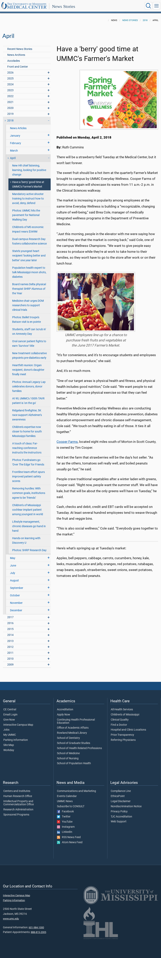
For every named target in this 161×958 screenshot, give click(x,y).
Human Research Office (17, 796)
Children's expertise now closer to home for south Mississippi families (27, 431)
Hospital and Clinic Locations (128, 729)
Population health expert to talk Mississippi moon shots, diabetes (29, 272)
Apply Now (63, 714)
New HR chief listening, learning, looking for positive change (29, 170)
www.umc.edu (11, 918)
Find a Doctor (119, 724)
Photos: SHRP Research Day (29, 550)
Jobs (6, 729)
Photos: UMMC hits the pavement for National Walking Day (26, 215)
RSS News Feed (70, 837)
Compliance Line (121, 791)
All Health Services (122, 709)
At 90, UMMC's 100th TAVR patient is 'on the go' (28, 401)
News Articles (18, 128)
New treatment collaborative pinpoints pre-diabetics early (29, 355)
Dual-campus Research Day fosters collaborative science (29, 241)
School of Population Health (74, 763)
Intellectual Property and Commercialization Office (18, 803)
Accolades (13, 61)
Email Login (10, 714)
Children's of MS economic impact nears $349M (28, 229)
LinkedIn (66, 832)
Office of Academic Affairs (73, 727)
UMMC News (65, 801)
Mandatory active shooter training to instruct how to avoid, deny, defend (28, 198)
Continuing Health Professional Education (76, 721)
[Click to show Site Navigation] (156, 5)
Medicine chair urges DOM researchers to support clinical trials (28, 305)
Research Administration (18, 809)
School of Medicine (68, 753)
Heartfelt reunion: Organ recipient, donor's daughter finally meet (28, 370)
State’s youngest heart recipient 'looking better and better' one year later (29, 255)
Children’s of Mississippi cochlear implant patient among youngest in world (27, 510)
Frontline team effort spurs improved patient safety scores (28, 476)
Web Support (118, 821)
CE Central (9, 709)
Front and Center (17, 66)
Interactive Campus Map (18, 724)
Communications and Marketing (76, 791)
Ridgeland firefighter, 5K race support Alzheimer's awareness (27, 415)
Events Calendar (67, 796)
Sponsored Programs (16, 814)
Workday (8, 750)
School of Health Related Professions (79, 748)
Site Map (8, 745)
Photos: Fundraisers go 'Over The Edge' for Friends (28, 462)
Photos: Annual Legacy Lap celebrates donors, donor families (29, 386)
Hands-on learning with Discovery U (26, 540)
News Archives (16, 55)
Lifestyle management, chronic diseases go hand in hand (29, 526)
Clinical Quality (120, 719)
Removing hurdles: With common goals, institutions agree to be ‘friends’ (28, 493)
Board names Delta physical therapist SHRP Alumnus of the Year (29, 289)
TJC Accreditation (121, 816)
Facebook (67, 811)
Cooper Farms (67, 442)
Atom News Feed (71, 842)
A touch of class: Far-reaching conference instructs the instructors (26, 448)
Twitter (65, 816)
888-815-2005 (38, 932)
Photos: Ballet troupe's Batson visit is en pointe (26, 320)
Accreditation (65, 709)
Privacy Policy (119, 811)
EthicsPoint (118, 796)
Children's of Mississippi (125, 714)
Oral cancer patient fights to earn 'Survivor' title (29, 344)
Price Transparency (122, 734)
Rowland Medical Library (72, 733)
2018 (145, 20)
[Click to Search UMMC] (148, 5)
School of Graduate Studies (73, 743)
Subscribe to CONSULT (70, 806)
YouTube (66, 821)
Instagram (67, 826)
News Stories (63, 6)
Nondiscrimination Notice (126, 806)
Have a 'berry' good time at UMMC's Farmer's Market (28, 184)
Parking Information (15, 740)
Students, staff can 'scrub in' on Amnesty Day (29, 332)
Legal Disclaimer (121, 801)
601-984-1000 (36, 927)
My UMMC (9, 734)
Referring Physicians (123, 740)
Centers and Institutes (16, 791)
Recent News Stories (19, 49)
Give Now (9, 719)
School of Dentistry (68, 738)
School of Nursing (68, 758)
